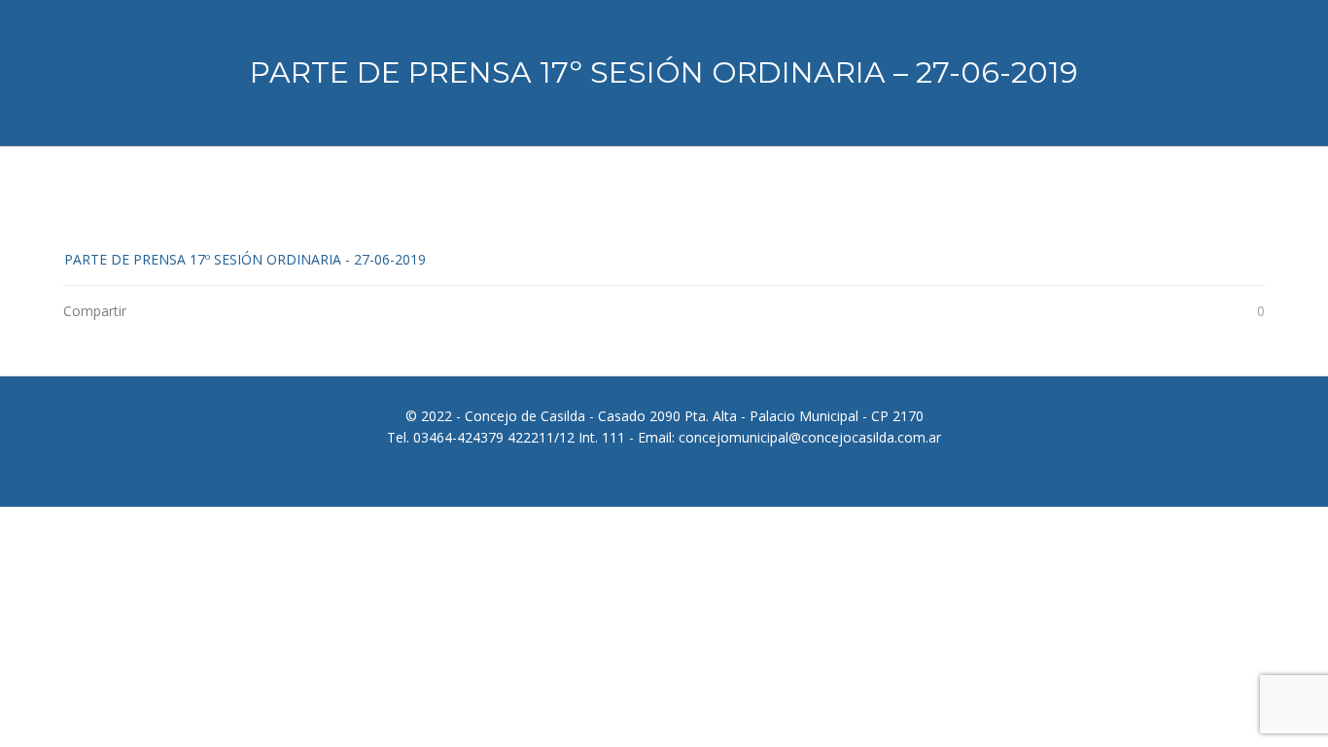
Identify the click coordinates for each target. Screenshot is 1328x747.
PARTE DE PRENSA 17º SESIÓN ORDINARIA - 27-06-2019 (245, 259)
